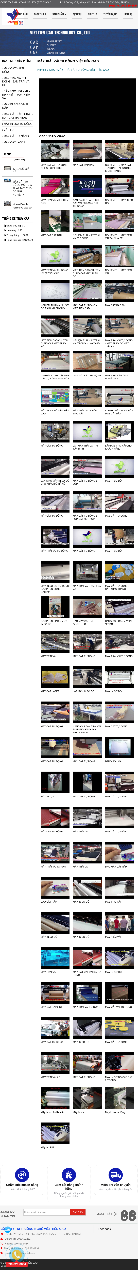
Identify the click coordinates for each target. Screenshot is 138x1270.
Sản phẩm (58, 14)
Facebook (104, 1229)
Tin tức (92, 14)
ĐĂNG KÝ (78, 1212)
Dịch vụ (77, 14)
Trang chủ (21, 14)
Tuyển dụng (110, 14)
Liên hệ (128, 14)
